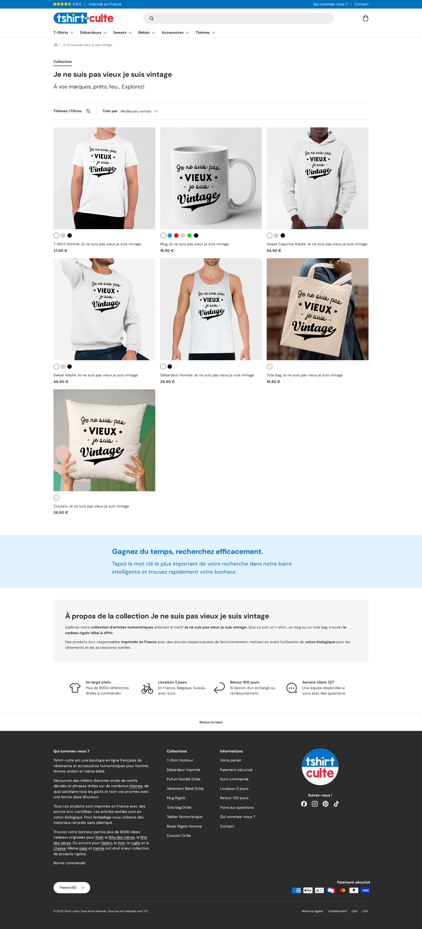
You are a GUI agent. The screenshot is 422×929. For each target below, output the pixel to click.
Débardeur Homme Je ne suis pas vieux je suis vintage (207, 375)
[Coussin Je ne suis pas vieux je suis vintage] (104, 440)
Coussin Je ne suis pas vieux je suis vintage (91, 506)
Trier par (110, 111)
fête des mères (121, 837)
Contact (361, 4)
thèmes (136, 785)
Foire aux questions (237, 807)
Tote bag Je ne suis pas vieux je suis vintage (305, 375)
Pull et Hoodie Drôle (183, 779)
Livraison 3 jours (234, 788)
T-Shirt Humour (180, 760)
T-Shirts (60, 32)
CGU (355, 911)
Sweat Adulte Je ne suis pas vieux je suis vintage (95, 375)
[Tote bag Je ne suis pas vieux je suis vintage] (318, 309)
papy (83, 848)
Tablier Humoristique (184, 816)
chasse (59, 848)
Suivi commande (234, 779)
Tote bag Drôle (179, 807)
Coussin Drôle (179, 835)
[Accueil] (55, 45)
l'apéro (106, 842)
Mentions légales (312, 911)
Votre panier (231, 760)
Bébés (144, 32)
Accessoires (173, 32)
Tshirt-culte (71, 911)
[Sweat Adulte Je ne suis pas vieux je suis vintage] (104, 309)
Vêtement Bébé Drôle (185, 788)
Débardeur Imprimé (183, 769)
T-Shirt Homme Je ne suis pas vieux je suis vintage (97, 244)
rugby (135, 842)
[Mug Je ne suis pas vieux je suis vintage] (211, 178)
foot (121, 842)
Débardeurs (90, 32)
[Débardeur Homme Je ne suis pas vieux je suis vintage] (211, 309)
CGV (365, 911)
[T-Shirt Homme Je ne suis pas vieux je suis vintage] (104, 178)
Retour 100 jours (234, 797)
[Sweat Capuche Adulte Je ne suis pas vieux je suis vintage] (318, 178)
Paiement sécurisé (236, 769)
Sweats (120, 32)
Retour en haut (211, 722)
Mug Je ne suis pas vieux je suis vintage (194, 244)
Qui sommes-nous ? (237, 816)
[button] (365, 18)
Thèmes (203, 32)
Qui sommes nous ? (330, 4)
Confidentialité (337, 911)
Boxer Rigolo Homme (184, 826)
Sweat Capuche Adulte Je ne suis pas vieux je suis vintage (317, 244)
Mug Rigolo (176, 797)
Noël (99, 837)
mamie (99, 848)
